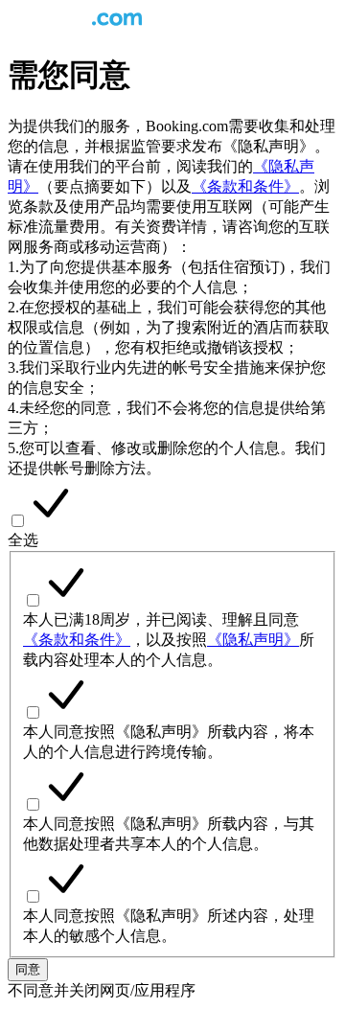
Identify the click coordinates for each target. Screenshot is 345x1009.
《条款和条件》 (245, 186)
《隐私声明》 (253, 639)
